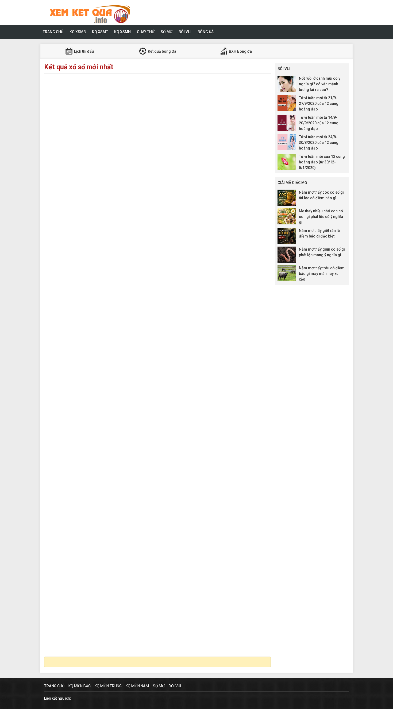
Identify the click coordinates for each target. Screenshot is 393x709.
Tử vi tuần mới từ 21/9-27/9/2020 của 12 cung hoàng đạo (318, 103)
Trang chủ (53, 32)
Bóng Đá (206, 32)
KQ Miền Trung (108, 686)
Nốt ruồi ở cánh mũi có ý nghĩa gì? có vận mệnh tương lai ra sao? (319, 84)
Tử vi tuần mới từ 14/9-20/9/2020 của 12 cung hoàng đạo (318, 123)
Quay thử (146, 32)
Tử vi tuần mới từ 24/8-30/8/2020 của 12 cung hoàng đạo (318, 142)
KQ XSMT (100, 32)
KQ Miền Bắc (79, 686)
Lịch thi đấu (83, 51)
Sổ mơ (166, 32)
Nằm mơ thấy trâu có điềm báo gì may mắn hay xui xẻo (322, 273)
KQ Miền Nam (137, 686)
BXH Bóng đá (240, 51)
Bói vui (185, 32)
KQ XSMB (78, 32)
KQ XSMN (122, 32)
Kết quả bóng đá (161, 51)
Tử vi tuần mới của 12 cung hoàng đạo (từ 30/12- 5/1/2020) (322, 162)
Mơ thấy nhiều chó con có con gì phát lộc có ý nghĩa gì (321, 216)
